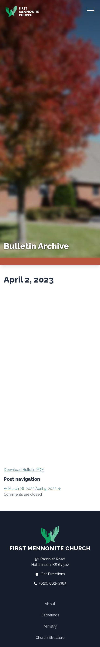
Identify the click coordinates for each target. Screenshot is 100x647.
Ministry (50, 626)
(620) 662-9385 (52, 583)
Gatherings (50, 615)
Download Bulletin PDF (24, 469)
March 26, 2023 (19, 488)
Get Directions (52, 574)
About (50, 604)
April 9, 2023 (48, 488)
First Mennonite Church (49, 548)
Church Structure (50, 637)
